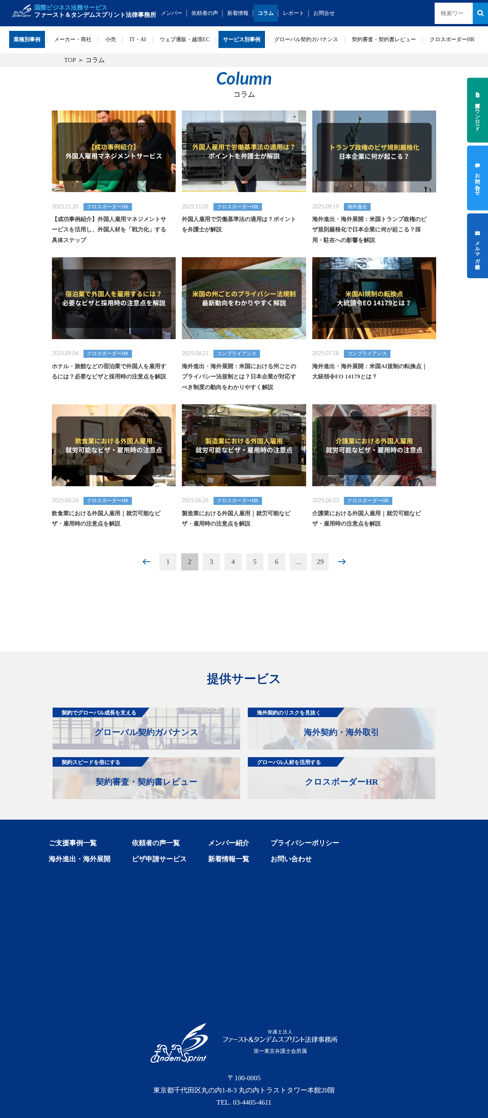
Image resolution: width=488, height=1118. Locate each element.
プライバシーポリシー (305, 843)
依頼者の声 (204, 13)
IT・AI (138, 39)
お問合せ (324, 13)
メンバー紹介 (228, 843)
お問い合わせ (291, 859)
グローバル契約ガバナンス (306, 39)
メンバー (171, 13)
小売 (110, 39)
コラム (266, 13)
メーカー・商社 (73, 39)
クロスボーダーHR (452, 39)
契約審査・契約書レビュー (384, 39)
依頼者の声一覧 (156, 843)
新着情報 (238, 13)
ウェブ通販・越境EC (184, 39)
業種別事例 (27, 39)
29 (320, 561)
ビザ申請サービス (159, 859)
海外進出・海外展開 (80, 859)
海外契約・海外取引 (318, 723)
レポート (293, 13)
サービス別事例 (241, 39)
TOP (70, 60)
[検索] (480, 13)
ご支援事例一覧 (73, 843)
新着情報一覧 (228, 859)
